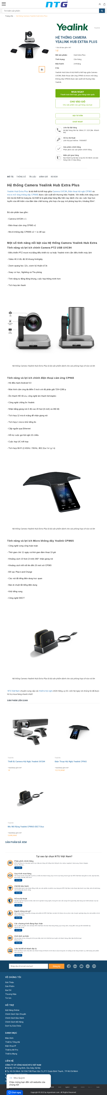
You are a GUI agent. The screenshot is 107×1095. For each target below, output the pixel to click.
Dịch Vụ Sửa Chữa (13, 1026)
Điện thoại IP (10, 1046)
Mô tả (10, 177)
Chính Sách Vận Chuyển (15, 1014)
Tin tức (8, 998)
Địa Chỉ (8, 990)
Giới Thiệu (9, 982)
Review (54, 177)
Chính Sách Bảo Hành (14, 1018)
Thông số (21, 177)
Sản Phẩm (9, 986)
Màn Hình (9, 1038)
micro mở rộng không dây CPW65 (22, 195)
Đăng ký (56, 966)
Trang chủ (9, 16)
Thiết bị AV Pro (11, 1050)
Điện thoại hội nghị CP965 (80, 191)
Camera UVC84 (60, 191)
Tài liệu (32, 177)
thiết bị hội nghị (45, 691)
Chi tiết (18, 867)
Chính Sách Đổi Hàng (14, 1022)
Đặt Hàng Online (12, 1010)
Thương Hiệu (10, 994)
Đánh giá (43, 177)
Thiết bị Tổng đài (12, 1042)
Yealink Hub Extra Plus (17, 191)
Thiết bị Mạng (11, 1054)
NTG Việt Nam (14, 691)
